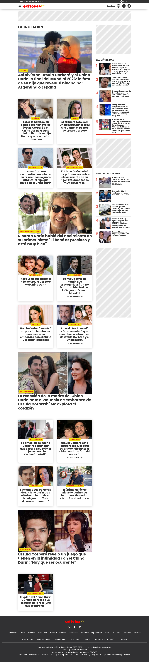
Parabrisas (73, 632)
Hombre (62, 632)
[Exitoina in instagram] (118, 6)
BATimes (137, 632)
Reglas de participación (105, 639)
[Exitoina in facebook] (124, 6)
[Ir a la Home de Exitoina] (34, 6)
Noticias (31, 632)
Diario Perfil (12, 632)
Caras (22, 632)
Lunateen (127, 632)
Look (107, 632)
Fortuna (53, 632)
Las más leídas (105, 59)
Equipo (87, 639)
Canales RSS (27, 639)
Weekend (85, 632)
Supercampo (96, 632)
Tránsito (123, 639)
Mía (118, 632)
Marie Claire (42, 632)
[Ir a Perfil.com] (125, 2)
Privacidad (75, 639)
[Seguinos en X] (129, 6)
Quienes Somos (44, 639)
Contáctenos (60, 639)
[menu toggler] (19, 6)
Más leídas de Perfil (108, 173)
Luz (113, 632)
